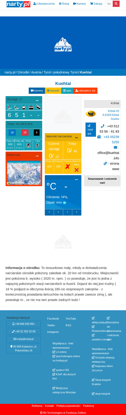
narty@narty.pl (25, 339)
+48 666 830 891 (24, 324)
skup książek (102, 393)
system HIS (62, 370)
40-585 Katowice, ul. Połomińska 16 (24, 348)
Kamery (81, 3)
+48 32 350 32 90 (24, 331)
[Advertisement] (63, 114)
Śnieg (65, 3)
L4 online (61, 351)
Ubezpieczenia (46, 3)
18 (12, 132)
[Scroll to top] (122, 411)
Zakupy (97, 3)
